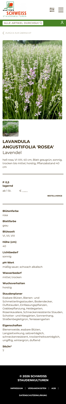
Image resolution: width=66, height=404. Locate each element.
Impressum (16, 388)
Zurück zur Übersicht (18, 33)
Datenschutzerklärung (33, 395)
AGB (53, 388)
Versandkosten (37, 388)
